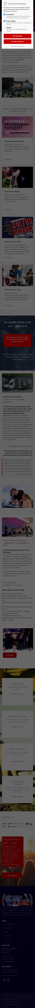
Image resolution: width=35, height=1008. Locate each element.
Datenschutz (14, 46)
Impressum (21, 46)
